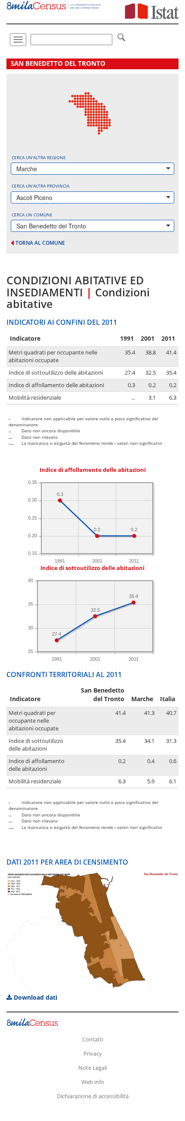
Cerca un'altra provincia (40, 186)
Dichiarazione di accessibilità (93, 1096)
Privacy (92, 1053)
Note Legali (92, 1068)
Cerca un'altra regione (39, 157)
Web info (92, 1082)
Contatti (92, 1039)
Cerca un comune (32, 215)
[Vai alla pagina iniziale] (54, 5)
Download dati (34, 997)
